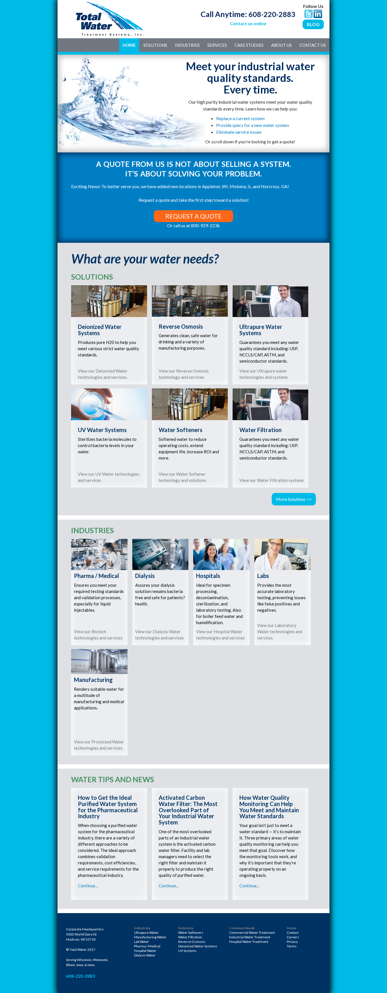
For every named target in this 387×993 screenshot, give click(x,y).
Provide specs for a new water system (252, 125)
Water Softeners (190, 932)
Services (217, 45)
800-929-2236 (205, 225)
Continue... (88, 885)
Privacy (292, 941)
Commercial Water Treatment (252, 932)
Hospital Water (145, 951)
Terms (292, 946)
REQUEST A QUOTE (193, 216)
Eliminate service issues (238, 132)
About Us (281, 45)
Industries (187, 45)
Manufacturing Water (150, 937)
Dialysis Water (145, 955)
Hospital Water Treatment (248, 941)
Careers (293, 937)
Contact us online (248, 23)
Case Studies (249, 45)
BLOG (313, 24)
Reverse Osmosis (191, 941)
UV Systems (187, 951)
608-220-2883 (271, 14)
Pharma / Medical (147, 946)
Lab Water (141, 941)
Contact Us (312, 45)
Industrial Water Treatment (249, 937)
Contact (293, 932)
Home (129, 45)
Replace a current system (240, 118)
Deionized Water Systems (197, 946)
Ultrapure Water (146, 932)
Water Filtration (190, 937)
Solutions (155, 45)
